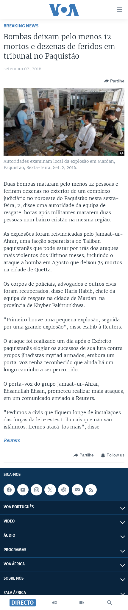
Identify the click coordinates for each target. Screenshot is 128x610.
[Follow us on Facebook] (9, 489)
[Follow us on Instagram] (36, 489)
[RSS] (90, 489)
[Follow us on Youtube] (23, 489)
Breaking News (21, 26)
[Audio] (54, 602)
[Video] (82, 602)
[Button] (114, 81)
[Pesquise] (109, 602)
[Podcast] (63, 489)
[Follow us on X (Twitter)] (50, 489)
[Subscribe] (77, 489)
